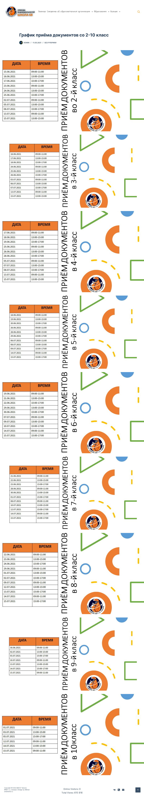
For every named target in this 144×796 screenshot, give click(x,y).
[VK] (114, 790)
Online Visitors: (71, 789)
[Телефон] (119, 790)
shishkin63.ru (8, 791)
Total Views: (68, 792)
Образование (100, 12)
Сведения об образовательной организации (68, 12)
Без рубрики (50, 43)
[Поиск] (139, 12)
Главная (42, 12)
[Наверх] (137, 789)
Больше (114, 12)
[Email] (123, 790)
